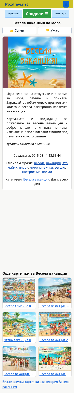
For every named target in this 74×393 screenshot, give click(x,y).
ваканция (53, 163)
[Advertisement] (37, 230)
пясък (23, 167)
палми (47, 172)
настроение (31, 172)
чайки (12, 167)
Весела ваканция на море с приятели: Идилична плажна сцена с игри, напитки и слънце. (55, 374)
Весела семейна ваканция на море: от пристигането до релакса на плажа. (19, 306)
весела (39, 163)
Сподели (35, 13)
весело (59, 167)
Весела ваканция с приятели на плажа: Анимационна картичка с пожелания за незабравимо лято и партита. (55, 340)
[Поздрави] (18, 4)
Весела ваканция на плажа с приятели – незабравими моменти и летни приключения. (19, 374)
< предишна (14, 13)
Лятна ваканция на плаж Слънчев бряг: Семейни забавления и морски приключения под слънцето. (19, 340)
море (34, 167)
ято (65, 163)
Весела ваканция (36, 179)
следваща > (60, 13)
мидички (46, 167)
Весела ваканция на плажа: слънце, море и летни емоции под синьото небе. (55, 306)
